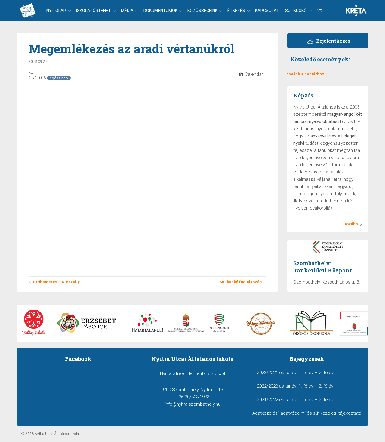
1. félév (306, 372)
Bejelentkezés (333, 41)
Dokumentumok (160, 10)
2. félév (326, 372)
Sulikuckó (296, 10)
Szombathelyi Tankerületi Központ (322, 266)
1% (319, 10)
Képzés (303, 95)
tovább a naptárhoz (305, 74)
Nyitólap (56, 10)
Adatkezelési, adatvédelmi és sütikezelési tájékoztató (306, 413)
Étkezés (236, 10)
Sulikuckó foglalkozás (241, 282)
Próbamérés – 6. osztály (56, 282)
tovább (351, 224)
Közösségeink (202, 10)
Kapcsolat (267, 10)
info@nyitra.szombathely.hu (192, 404)
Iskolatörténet (93, 10)
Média (127, 10)
